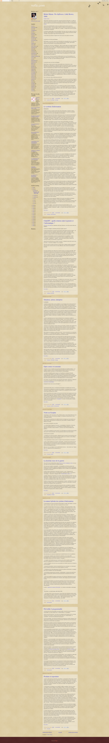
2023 (33, 189)
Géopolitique (49, 494)
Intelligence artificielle (50, 293)
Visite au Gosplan (50, 412)
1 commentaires (57, 98)
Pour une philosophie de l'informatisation (35, 133)
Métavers (32, 63)
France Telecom (34, 46)
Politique (32, 69)
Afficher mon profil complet (35, 21)
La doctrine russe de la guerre (54, 461)
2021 (33, 206)
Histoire (52, 454)
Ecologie (32, 33)
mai (34, 200)
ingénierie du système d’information (54, 587)
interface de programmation (54, 649)
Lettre (32, 59)
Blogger (56, 740)
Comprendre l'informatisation (33, 167)
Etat (32, 41)
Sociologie (33, 83)
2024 (33, 187)
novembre (35, 195)
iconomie (32, 50)
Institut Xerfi (33, 54)
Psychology (33, 73)
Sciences (32, 76)
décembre (35, 190)
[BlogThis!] (65, 98)
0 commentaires (57, 493)
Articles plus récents (47, 732)
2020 (33, 208)
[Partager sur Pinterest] (68, 98)
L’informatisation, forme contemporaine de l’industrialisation (35, 142)
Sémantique (33, 77)
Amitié (32, 26)
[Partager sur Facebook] (67, 98)
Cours (32, 31)
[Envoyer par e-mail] (64, 98)
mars (34, 203)
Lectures (32, 57)
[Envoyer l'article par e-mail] (62, 98)
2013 (33, 219)
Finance (32, 44)
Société (32, 82)
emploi (32, 36)
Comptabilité (33, 30)
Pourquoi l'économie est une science (35, 124)
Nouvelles (32, 66)
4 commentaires (57, 291)
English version (46, 18)
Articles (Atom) (49, 734)
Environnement (33, 40)
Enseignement (33, 37)
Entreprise (48, 214)
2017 (33, 213)
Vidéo (32, 89)
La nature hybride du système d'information (58, 501)
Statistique (33, 86)
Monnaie (32, 64)
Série (32, 80)
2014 (33, 217)
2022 (33, 205)
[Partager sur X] (66, 98)
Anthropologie (33, 27)
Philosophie (33, 67)
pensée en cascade (70, 649)
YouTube (32, 90)
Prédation (32, 70)
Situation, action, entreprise (53, 299)
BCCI (45, 24)
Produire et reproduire (51, 676)
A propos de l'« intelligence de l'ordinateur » (35, 151)
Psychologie (33, 72)
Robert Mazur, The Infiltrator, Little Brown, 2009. (36, 192)
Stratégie (52, 494)
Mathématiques (33, 60)
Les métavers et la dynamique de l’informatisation (34, 176)
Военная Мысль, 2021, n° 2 (66, 473)
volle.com (38, 5)
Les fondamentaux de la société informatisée (35, 159)
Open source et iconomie (52, 366)
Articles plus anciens (73, 732)
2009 (33, 225)
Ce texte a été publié (47, 225)
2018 (33, 211)
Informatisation (53, 214)
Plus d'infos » (46, 210)
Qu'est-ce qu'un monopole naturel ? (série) (35, 108)
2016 (33, 214)
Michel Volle (34, 18)
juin (34, 198)
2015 (33, 216)
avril (34, 201)
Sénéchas (33, 79)
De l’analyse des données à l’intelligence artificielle (35, 116)
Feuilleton (32, 43)
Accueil (60, 732)
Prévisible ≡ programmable (53, 609)
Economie (48, 454)
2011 (33, 222)
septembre (35, 197)
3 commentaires (57, 668)
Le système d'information (52, 106)
